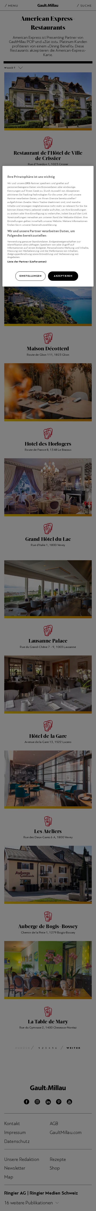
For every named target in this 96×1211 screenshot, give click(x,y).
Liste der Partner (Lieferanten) (27, 261)
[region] (48, 226)
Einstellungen (30, 276)
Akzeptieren (63, 276)
